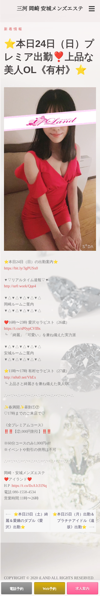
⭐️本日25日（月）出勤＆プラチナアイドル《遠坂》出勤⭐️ (73, 520)
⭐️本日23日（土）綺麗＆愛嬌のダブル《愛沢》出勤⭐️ (27, 520)
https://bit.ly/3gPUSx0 (21, 268)
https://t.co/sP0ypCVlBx (22, 329)
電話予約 (16, 589)
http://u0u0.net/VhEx (20, 377)
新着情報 (13, 29)
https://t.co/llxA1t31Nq (29, 486)
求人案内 (82, 589)
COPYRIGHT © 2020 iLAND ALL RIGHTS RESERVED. (49, 578)
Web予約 (49, 589)
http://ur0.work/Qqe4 (20, 286)
